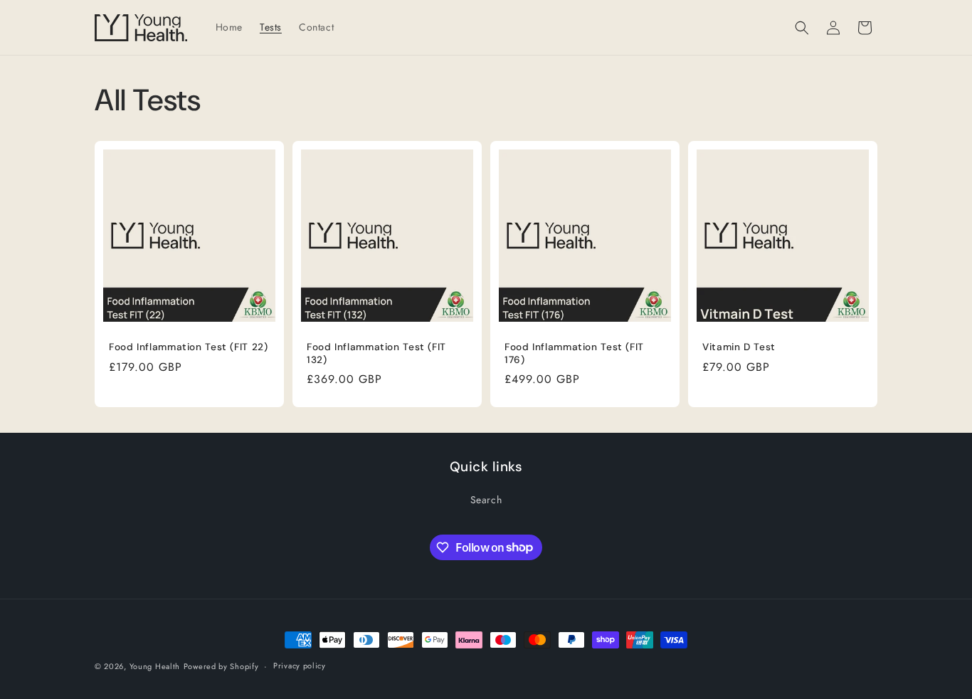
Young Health (155, 666)
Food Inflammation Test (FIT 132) (376, 353)
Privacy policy (299, 665)
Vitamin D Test (739, 347)
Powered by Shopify (221, 666)
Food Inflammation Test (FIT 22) (188, 347)
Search (486, 500)
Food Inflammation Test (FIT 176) (574, 353)
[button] (802, 27)
